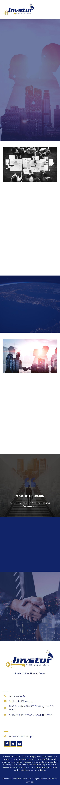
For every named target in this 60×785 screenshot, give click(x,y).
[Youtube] (19, 744)
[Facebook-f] (7, 744)
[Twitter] (13, 744)
